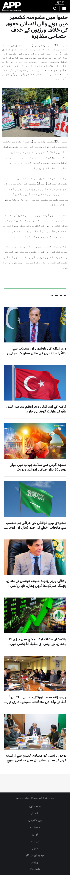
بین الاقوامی (35, 820)
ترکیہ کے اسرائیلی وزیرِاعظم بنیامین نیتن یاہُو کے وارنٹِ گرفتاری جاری (36, 409)
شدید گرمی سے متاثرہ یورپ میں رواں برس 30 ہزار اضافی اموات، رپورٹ (38, 467)
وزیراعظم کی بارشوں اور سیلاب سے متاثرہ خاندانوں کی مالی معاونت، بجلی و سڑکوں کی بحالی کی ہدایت (36, 353)
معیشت (35, 827)
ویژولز (35, 862)
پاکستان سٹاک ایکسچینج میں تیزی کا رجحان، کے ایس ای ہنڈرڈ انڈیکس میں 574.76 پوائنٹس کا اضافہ (37, 644)
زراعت (35, 841)
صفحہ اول (35, 806)
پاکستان (35, 813)
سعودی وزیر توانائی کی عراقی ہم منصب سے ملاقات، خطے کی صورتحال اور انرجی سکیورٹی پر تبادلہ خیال (36, 527)
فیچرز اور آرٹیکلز (35, 855)
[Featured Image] (35, 324)
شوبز (35, 848)
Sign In (60, 2)
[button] (55, 8)
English (35, 869)
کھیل (35, 834)
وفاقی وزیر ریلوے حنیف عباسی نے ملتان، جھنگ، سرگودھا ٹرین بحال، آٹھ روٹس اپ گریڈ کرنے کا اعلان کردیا (35, 585)
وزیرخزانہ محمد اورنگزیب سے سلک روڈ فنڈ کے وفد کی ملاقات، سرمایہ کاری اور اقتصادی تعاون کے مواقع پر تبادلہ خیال (36, 702)
